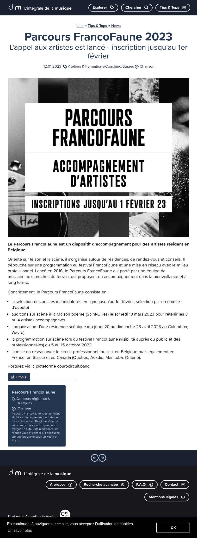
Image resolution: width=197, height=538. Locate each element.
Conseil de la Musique (41, 516)
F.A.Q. (142, 484)
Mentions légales (164, 497)
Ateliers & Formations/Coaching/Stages (101, 66)
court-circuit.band (73, 366)
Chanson (147, 66)
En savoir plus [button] (20, 530)
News (116, 25)
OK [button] (173, 528)
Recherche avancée (101, 484)
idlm (80, 25)
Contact (172, 484)
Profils (20, 377)
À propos (58, 484)
